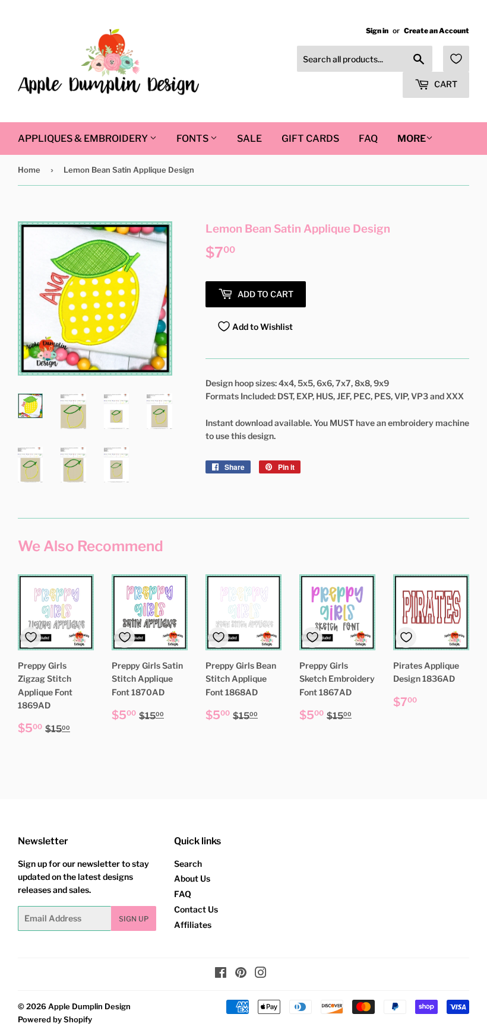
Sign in (377, 31)
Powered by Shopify (55, 1019)
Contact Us (196, 909)
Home (29, 169)
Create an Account (436, 31)
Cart (444, 84)
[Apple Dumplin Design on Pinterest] (241, 974)
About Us (192, 878)
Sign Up (133, 918)
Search (188, 864)
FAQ (368, 138)
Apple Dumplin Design (89, 1006)
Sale (249, 138)
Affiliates (192, 925)
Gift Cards (310, 138)
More (411, 138)
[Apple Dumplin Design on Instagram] (261, 974)
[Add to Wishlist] (30, 637)
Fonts (193, 138)
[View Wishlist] (456, 59)
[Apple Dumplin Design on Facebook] (220, 974)
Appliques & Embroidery (84, 138)
